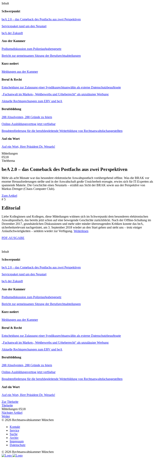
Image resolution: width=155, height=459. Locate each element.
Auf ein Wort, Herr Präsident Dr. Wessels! (28, 146)
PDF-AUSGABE (13, 238)
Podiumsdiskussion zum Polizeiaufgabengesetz (31, 49)
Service (14, 430)
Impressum (17, 441)
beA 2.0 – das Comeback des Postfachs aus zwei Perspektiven (41, 19)
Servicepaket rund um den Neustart (24, 26)
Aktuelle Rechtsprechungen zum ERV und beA (32, 101)
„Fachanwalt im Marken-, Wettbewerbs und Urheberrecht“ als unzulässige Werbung (55, 94)
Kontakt (15, 426)
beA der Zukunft (12, 33)
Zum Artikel (9, 195)
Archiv (14, 437)
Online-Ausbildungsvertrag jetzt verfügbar (29, 124)
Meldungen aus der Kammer (20, 71)
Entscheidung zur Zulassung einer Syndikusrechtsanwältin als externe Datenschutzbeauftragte (61, 87)
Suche (14, 434)
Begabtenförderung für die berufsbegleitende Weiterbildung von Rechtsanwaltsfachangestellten (62, 131)
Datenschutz (17, 445)
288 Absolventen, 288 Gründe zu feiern (27, 117)
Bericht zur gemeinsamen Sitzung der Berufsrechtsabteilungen (41, 55)
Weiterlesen (81, 231)
